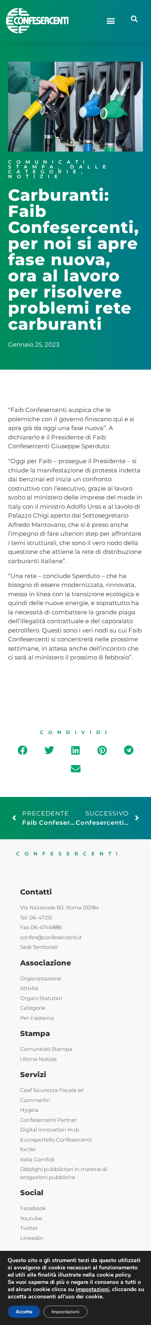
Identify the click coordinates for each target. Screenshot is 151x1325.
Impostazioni (65, 1311)
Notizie (35, 176)
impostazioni (92, 1289)
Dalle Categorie (59, 169)
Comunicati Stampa (48, 164)
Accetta (24, 1311)
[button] (110, 20)
